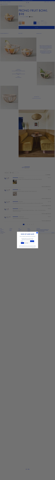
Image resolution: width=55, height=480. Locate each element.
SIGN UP (32, 241)
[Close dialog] (37, 232)
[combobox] (22, 243)
